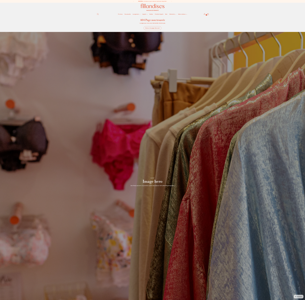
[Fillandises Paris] (152, 7)
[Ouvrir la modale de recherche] (97, 14)
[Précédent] (133, 1)
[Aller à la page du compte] (203, 14)
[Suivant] (171, 1)
